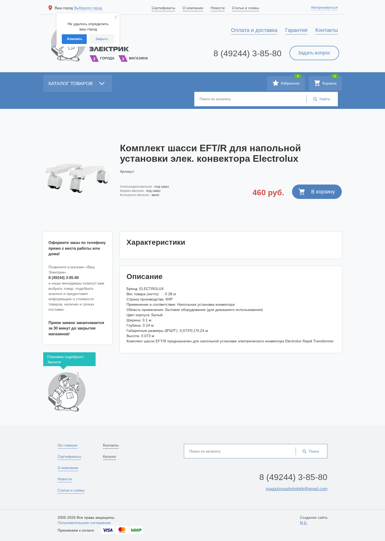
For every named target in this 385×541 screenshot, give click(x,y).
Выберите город (88, 8)
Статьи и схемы (71, 490)
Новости (65, 479)
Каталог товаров (71, 83)
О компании (68, 468)
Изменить (74, 39)
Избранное (290, 80)
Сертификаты (69, 456)
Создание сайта (313, 520)
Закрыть (102, 39)
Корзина (329, 80)
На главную (68, 445)
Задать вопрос (314, 52)
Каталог (109, 456)
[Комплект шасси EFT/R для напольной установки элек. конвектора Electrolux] (77, 178)
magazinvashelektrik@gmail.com (296, 489)
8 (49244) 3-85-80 (247, 53)
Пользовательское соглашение (84, 523)
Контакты (111, 445)
